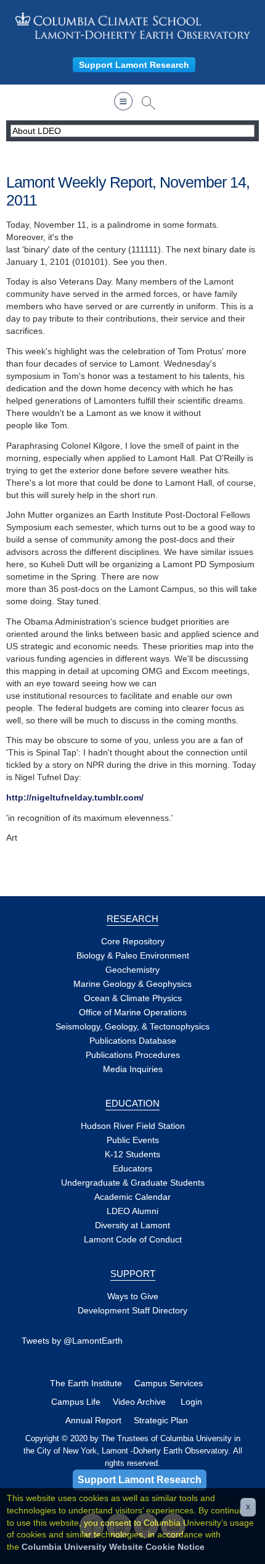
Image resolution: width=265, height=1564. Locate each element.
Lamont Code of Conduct (133, 1239)
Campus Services (168, 1383)
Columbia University (197, 1438)
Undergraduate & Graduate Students (133, 1183)
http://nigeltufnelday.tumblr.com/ (75, 797)
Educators (132, 1168)
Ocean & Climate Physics (133, 998)
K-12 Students (132, 1154)
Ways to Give (132, 1296)
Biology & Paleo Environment (132, 955)
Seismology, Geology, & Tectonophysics (132, 1026)
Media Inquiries (133, 1069)
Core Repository (133, 941)
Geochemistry (132, 970)
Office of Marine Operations (133, 1012)
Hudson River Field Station (133, 1126)
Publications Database (132, 1041)
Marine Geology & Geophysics (132, 984)
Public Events (133, 1140)
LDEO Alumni (132, 1211)
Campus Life (75, 1402)
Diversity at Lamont (132, 1225)
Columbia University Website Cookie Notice (113, 1547)
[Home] (132, 25)
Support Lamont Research (134, 65)
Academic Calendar (132, 1197)
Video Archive (139, 1402)
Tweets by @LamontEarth (72, 1341)
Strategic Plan (161, 1420)
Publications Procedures (133, 1055)
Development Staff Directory (132, 1310)
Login (191, 1402)
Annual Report (93, 1420)
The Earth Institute (86, 1383)
